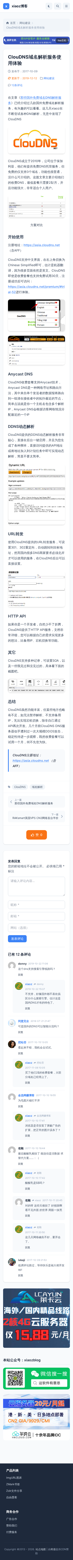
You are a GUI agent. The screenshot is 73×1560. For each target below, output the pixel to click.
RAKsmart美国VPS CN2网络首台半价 (35, 818)
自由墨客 (11, 1497)
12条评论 (17, 85)
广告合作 (11, 1518)
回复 (20, 974)
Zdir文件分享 (14, 1490)
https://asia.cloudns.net (42, 245)
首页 (13, 22)
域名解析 (37, 786)
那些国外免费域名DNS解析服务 (34, 803)
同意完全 (23, 1021)
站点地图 (41, 1549)
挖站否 (22, 1042)
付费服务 (11, 1532)
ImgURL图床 (14, 1477)
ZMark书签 (13, 1484)
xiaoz (28, 984)
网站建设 (24, 22)
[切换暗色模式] (49, 6)
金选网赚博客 (26, 1095)
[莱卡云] (36, 1318)
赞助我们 (11, 1525)
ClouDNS (20, 786)
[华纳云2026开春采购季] (36, 1417)
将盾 (53, 1549)
